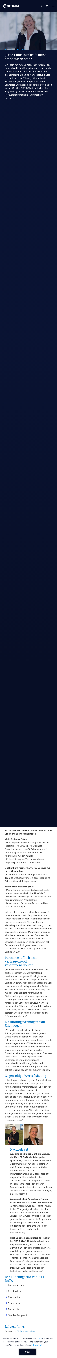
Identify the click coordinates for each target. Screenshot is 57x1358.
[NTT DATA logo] (11, 6)
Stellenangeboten (26, 1331)
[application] (28, 1346)
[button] (43, 6)
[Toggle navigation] (54, 6)
